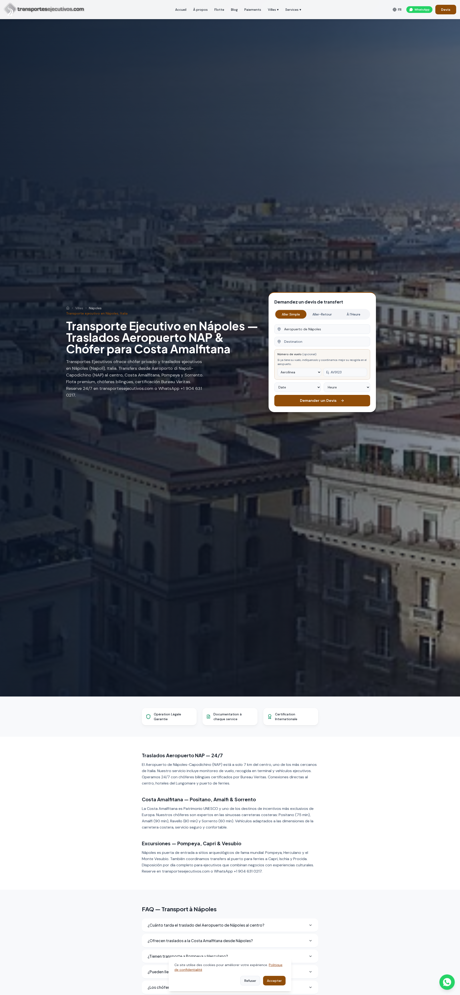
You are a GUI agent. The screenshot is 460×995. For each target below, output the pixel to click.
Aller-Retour (322, 314)
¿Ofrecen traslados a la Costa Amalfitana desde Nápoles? (200, 940)
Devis (445, 9)
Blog (234, 9)
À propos (200, 9)
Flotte (219, 9)
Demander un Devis (318, 400)
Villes (79, 308)
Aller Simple (291, 314)
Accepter (274, 980)
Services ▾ (293, 9)
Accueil (180, 9)
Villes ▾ (273, 9)
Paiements (252, 9)
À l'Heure (353, 314)
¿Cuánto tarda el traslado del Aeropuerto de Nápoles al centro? (206, 925)
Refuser (250, 980)
